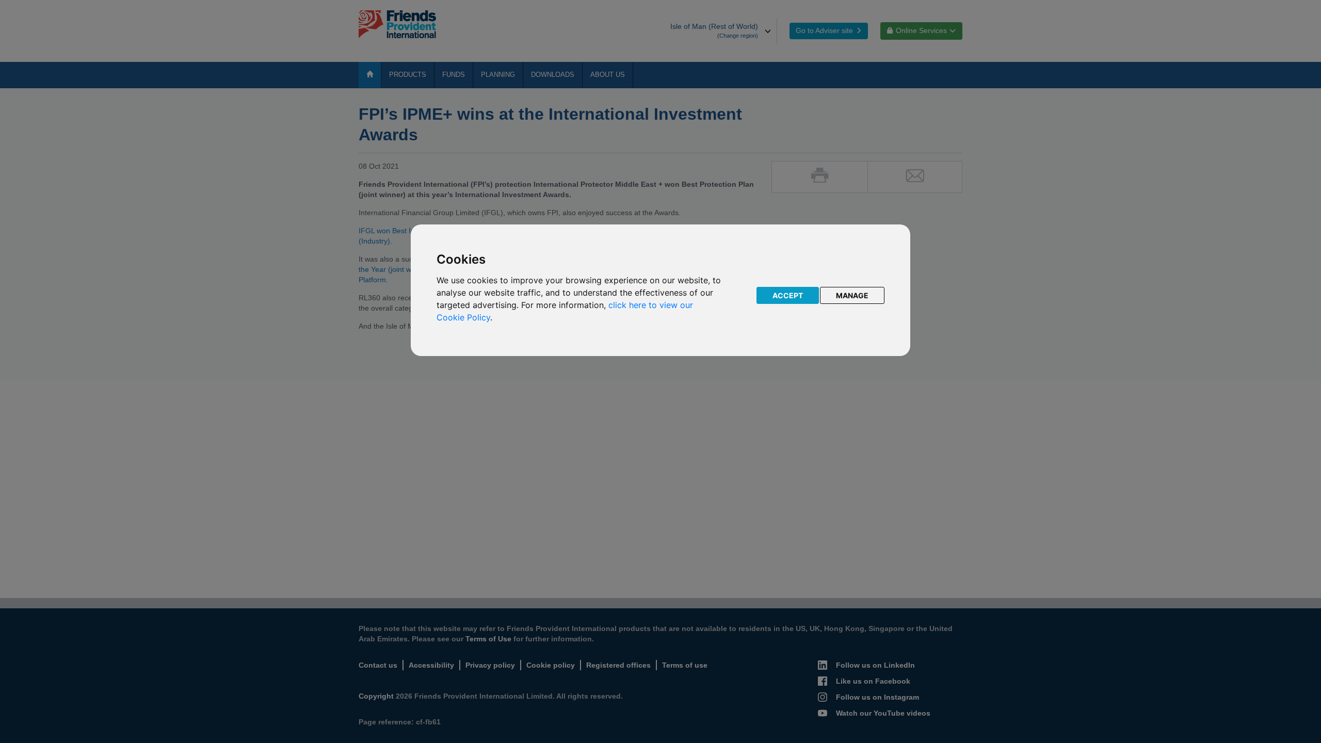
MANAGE (852, 295)
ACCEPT (787, 295)
